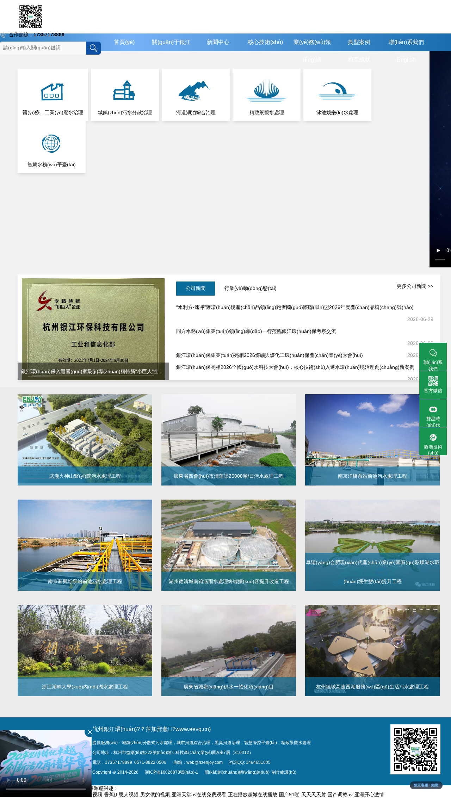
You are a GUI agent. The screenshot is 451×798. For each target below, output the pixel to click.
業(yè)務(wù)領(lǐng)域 (312, 51)
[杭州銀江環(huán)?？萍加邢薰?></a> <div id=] (31, 17)
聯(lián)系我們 (406, 42)
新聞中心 (218, 42)
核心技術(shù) (265, 42)
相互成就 (359, 60)
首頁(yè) (124, 42)
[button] (426, 768)
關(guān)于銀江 (171, 42)
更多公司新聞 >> (415, 286)
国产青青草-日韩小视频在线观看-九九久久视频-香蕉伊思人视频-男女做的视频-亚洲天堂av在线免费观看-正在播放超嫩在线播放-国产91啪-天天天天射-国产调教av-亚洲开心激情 (192, 794)
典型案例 (359, 42)
